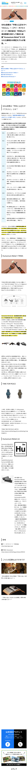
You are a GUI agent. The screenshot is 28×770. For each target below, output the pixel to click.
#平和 (2, 61)
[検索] (21, 3)
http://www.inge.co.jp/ (7, 546)
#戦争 (6, 61)
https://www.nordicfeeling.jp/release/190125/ (13, 552)
